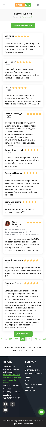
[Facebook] (5, 404)
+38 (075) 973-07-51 (11, 398)
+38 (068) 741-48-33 (11, 392)
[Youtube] (5, 410)
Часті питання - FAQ (34, 373)
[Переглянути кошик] (38, 4)
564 (35, 339)
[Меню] (4, 5)
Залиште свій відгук (23, 25)
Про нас (28, 366)
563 (29, 339)
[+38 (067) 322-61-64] (8, 4)
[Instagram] (12, 404)
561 (16, 339)
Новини (28, 377)
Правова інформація (30, 389)
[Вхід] (42, 4)
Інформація (30, 362)
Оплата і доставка (33, 384)
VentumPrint (28, 424)
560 (10, 339)
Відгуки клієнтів (32, 370)
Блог (27, 380)
